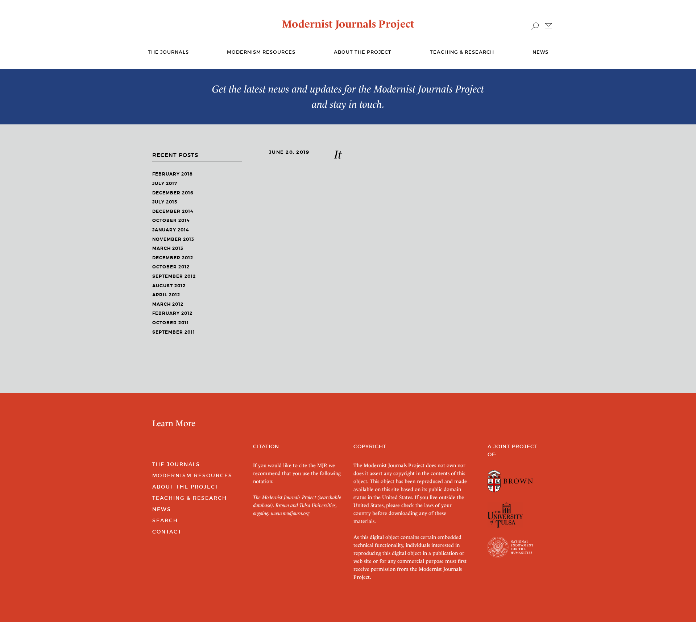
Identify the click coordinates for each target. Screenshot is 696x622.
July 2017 (164, 183)
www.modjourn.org (290, 513)
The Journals (176, 464)
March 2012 (167, 304)
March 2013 (167, 248)
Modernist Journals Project (348, 24)
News (540, 52)
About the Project (363, 52)
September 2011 (173, 332)
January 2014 (170, 230)
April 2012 (166, 295)
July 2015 (164, 202)
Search (165, 520)
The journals (168, 52)
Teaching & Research (462, 52)
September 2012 (174, 276)
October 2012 (171, 267)
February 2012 (172, 313)
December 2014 (172, 211)
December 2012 (172, 258)
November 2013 (173, 239)
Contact (167, 531)
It (338, 154)
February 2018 (172, 174)
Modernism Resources (261, 52)
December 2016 (173, 193)
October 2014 (171, 220)
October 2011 (170, 323)
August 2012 (169, 286)
